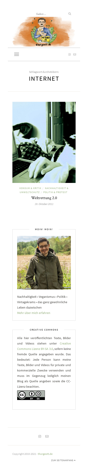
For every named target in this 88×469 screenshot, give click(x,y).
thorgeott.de (45, 454)
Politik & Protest (55, 192)
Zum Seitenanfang (62, 460)
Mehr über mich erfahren (33, 313)
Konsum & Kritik (30, 188)
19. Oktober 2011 (44, 204)
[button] (16, 54)
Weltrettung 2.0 (44, 197)
